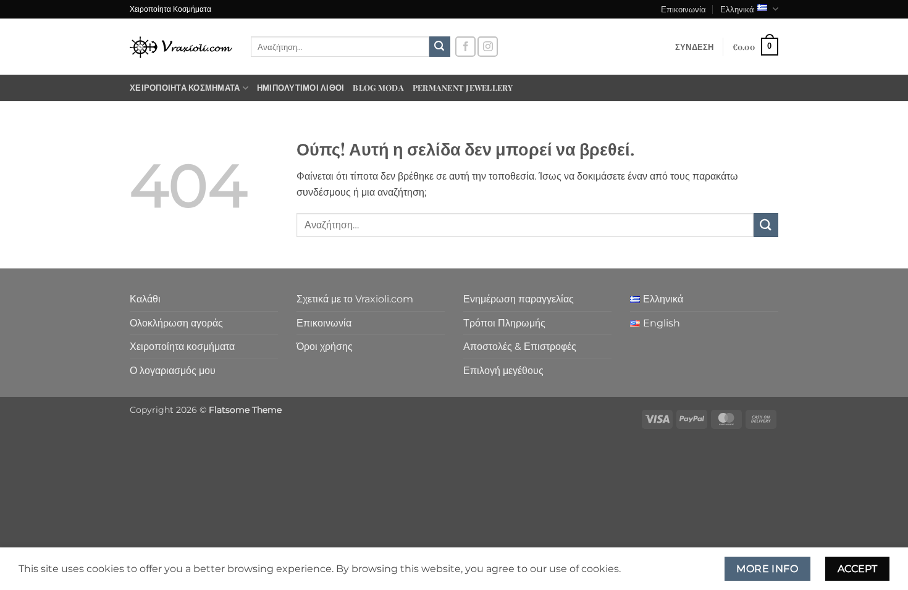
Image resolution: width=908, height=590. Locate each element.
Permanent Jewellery (463, 87)
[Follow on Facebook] (465, 46)
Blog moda (378, 87)
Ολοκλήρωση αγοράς (176, 323)
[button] (694, 47)
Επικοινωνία (683, 9)
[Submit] (439, 46)
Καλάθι (145, 299)
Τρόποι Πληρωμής (504, 323)
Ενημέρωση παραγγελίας (518, 299)
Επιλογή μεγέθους (503, 370)
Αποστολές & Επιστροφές (519, 346)
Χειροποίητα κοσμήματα (185, 87)
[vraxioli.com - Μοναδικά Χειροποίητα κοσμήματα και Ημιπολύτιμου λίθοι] (181, 46)
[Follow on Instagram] (487, 46)
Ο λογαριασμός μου (173, 370)
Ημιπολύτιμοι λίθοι (301, 87)
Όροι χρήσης (324, 346)
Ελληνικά (737, 9)
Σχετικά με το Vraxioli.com (354, 299)
